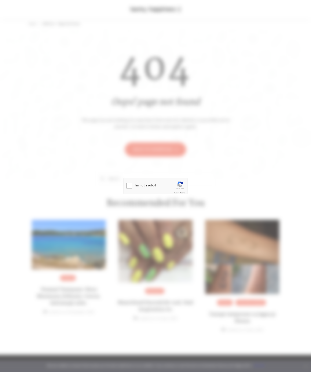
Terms (182, 193)
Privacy (176, 193)
